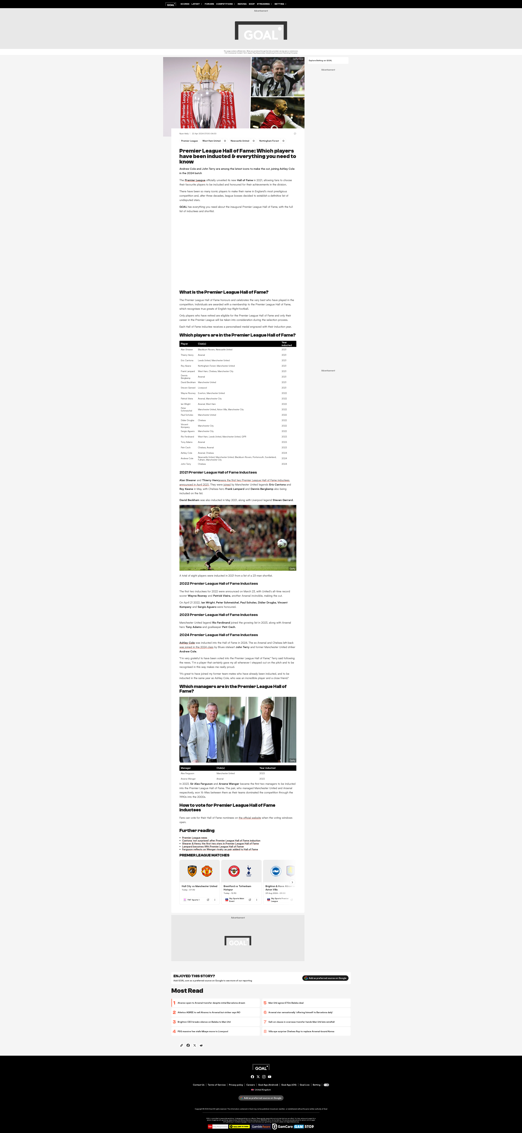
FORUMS (209, 4)
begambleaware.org (293, 1122)
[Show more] (214, 899)
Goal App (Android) (268, 1085)
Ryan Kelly (184, 133)
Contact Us (198, 1085)
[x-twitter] (258, 1077)
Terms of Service (217, 1085)
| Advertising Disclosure (273, 53)
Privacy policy (236, 1085)
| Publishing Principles (290, 53)
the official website (250, 817)
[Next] (292, 882)
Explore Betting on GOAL (320, 60)
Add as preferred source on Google (327, 978)
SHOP (252, 4)
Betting (316, 1085)
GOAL (208, 1118)
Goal (211, 1109)
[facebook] (252, 1077)
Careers (250, 1085)
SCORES (185, 4)
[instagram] (264, 1077)
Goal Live (305, 1085)
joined (227, 484)
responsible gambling (227, 1118)
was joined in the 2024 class (196, 647)
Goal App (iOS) (288, 1085)
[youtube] (269, 1077)
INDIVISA (242, 4)
